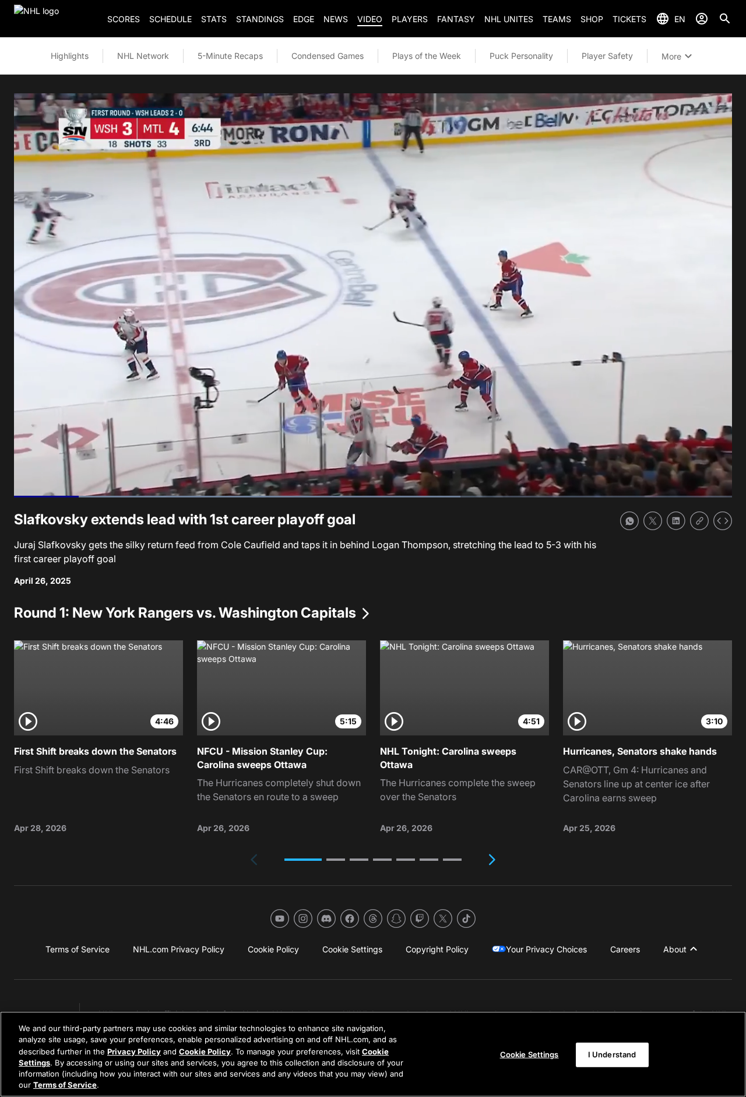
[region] (373, 1054)
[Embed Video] (722, 520)
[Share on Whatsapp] (629, 520)
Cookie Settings (529, 1054)
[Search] (725, 19)
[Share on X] (652, 520)
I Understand (612, 1054)
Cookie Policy (205, 1051)
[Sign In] (702, 19)
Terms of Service (65, 1084)
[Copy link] (699, 520)
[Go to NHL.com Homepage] (56, 19)
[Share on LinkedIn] (676, 520)
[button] (303, 859)
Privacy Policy (134, 1051)
